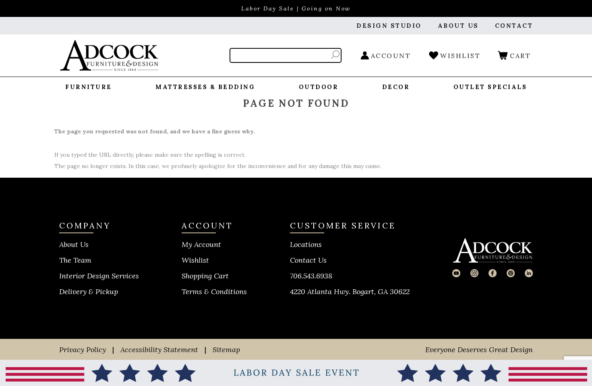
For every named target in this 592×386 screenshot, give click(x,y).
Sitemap (226, 349)
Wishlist (195, 260)
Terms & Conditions (214, 291)
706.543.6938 (311, 275)
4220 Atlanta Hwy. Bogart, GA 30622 (350, 291)
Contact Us (308, 260)
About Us (74, 244)
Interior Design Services (99, 275)
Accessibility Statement (159, 349)
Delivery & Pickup (88, 291)
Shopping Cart (205, 275)
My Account (201, 244)
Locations (306, 244)
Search (335, 54)
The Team (75, 260)
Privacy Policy (82, 349)
